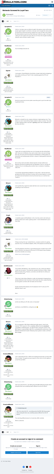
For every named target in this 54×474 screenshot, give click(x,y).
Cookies (30, 470)
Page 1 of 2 (16, 21)
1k (8, 59)
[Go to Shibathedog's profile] (8, 304)
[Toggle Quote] (17, 408)
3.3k (9, 369)
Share (38, 15)
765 (9, 278)
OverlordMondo (8, 354)
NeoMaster (8, 46)
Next (8, 21)
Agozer (8, 70)
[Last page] (11, 21)
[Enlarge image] (37, 307)
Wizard (8, 116)
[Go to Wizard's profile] (8, 121)
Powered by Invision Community (27, 471)
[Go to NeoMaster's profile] (8, 51)
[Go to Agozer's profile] (8, 75)
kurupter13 (10, 14)
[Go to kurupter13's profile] (4, 15)
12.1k (9, 132)
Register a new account (16, 452)
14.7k (9, 230)
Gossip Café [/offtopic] (19, 16)
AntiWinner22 (8, 266)
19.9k (9, 86)
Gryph (8, 215)
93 (9, 38)
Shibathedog (8, 299)
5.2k (9, 314)
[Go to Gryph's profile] (8, 220)
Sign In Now (38, 452)
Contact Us (24, 470)
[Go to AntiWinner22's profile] (8, 271)
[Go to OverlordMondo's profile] (8, 359)
